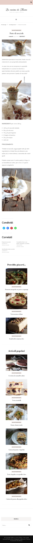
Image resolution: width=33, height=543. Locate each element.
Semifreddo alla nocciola (8, 249)
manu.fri (11, 36)
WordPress (19, 540)
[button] (16, 48)
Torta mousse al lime (16, 314)
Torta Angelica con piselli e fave (16, 474)
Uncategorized (16, 30)
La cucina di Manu (16, 10)
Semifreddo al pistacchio (16, 339)
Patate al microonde (16, 425)
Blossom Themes (25, 539)
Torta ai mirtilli (16, 400)
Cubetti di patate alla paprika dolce (16, 499)
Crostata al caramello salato (16, 376)
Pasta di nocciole (6, 242)
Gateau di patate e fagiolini (16, 450)
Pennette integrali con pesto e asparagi (16, 289)
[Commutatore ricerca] (31, 2)
